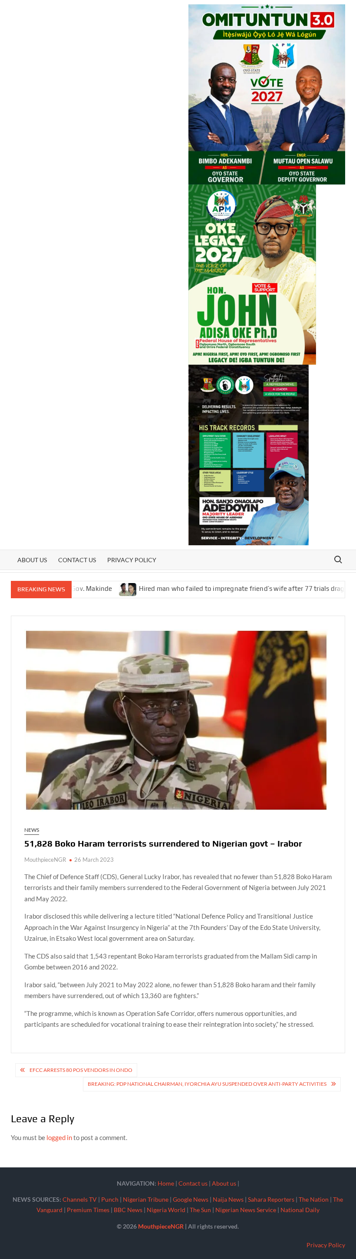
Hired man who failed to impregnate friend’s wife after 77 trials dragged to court (231, 588)
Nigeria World (166, 1209)
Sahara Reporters (271, 1199)
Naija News (228, 1199)
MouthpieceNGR (45, 859)
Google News (190, 1199)
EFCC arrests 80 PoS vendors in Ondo (81, 1070)
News (31, 830)
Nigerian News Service (245, 1209)
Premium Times (88, 1209)
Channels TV (80, 1199)
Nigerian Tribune (145, 1199)
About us (32, 560)
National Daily (300, 1209)
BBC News (128, 1209)
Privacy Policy (131, 560)
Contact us (77, 560)
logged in (59, 1137)
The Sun (200, 1209)
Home (166, 1183)
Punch (110, 1199)
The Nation (314, 1199)
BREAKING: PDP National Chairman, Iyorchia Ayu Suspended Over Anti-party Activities (207, 1084)
